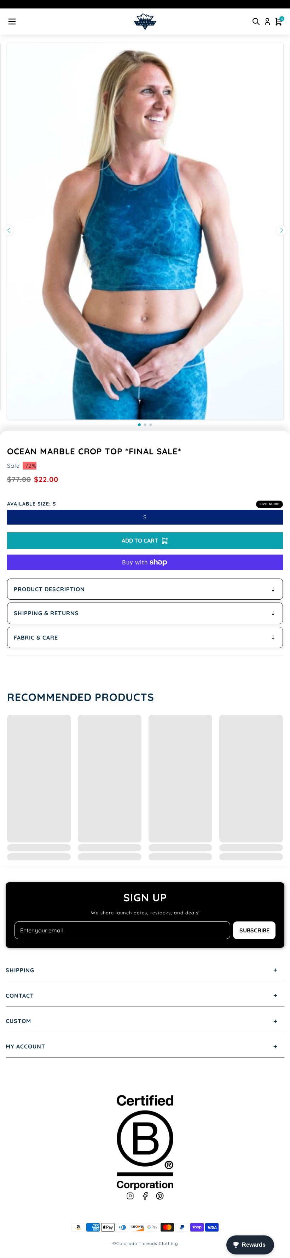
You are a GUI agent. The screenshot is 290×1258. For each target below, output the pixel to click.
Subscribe (254, 930)
